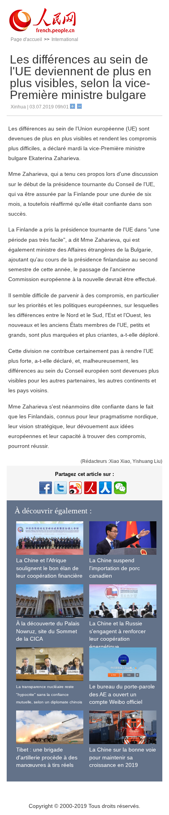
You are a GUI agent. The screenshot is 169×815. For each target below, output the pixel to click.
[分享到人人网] (105, 487)
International (64, 39)
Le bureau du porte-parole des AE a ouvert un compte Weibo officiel (122, 694)
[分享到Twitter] (60, 487)
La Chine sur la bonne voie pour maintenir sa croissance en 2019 (122, 757)
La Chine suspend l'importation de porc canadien (114, 568)
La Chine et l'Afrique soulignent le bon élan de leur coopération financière (49, 568)
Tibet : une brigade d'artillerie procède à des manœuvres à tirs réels (46, 757)
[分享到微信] (120, 487)
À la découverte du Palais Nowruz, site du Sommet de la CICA (47, 631)
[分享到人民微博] (90, 487)
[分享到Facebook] (45, 487)
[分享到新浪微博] (75, 487)
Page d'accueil (26, 39)
